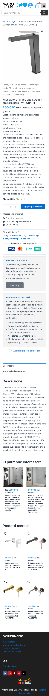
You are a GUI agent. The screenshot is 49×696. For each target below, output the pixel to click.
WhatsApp (14, 285)
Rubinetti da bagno (18, 85)
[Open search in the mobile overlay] (24, 12)
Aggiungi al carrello (33, 206)
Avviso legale (9, 642)
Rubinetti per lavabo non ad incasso (24, 239)
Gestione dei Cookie (12, 651)
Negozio (14, 21)
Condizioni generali (11, 648)
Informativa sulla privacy (14, 645)
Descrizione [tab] (8, 366)
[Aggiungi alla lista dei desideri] (6, 469)
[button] (41, 30)
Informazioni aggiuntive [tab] (14, 371)
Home (5, 21)
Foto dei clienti (10, 666)
